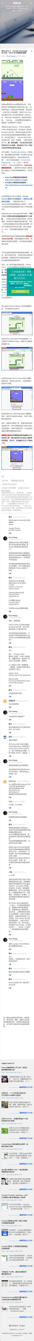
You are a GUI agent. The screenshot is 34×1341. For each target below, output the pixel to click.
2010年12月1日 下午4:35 (19, 690)
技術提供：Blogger (18, 1326)
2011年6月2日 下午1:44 (19, 979)
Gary (10, 801)
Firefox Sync (27, 112)
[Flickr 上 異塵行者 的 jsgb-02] (17, 370)
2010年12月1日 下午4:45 (22, 701)
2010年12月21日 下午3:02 (16, 941)
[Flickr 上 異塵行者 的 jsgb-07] (12, 100)
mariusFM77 (21, 1329)
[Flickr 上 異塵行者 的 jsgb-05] (17, 469)
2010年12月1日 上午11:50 (19, 517)
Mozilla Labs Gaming (18, 152)
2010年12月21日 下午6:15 (19, 968)
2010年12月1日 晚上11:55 (16, 762)
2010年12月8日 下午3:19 (19, 824)
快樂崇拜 (12, 701)
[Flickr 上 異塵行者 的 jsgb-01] (17, 334)
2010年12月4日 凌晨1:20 (19, 801)
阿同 (10, 737)
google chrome (23, 488)
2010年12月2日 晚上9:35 (22, 781)
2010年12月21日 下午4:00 (19, 953)
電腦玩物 (17, 3)
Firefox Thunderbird (9, 484)
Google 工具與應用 (9, 488)
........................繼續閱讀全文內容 (21, 1087)
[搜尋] (31, 3)
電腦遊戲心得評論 (17, 481)
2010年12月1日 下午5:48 (15, 713)
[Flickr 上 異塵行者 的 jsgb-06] (12, 79)
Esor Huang (13, 537)
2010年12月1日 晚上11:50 (19, 737)
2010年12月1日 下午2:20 (15, 617)
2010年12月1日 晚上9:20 (19, 724)
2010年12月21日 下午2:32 (19, 872)
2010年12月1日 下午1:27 (19, 578)
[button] (31, 51)
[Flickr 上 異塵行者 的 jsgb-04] (17, 409)
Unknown (12, 781)
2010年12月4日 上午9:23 (15, 814)
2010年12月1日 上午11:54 (16, 539)
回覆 (10, 533)
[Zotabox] (0, 1340)
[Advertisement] (17, 30)
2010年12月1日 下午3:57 (19, 647)
